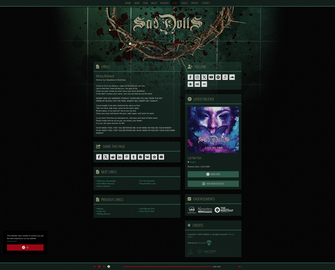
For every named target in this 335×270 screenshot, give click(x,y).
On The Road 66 (147, 181)
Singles (193, 162)
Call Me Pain (195, 157)
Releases (164, 3)
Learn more (12, 241)
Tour (145, 3)
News (136, 3)
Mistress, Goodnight (106, 181)
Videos (184, 3)
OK (27, 247)
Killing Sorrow (103, 214)
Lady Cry (101, 211)
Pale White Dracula (105, 183)
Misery (100, 209)
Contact (206, 3)
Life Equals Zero (147, 209)
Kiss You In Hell (147, 211)
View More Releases (215, 183)
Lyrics (175, 3)
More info (215, 174)
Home (128, 3)
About (154, 3)
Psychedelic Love (148, 183)
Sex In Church (103, 186)
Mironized (201, 243)
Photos (194, 3)
